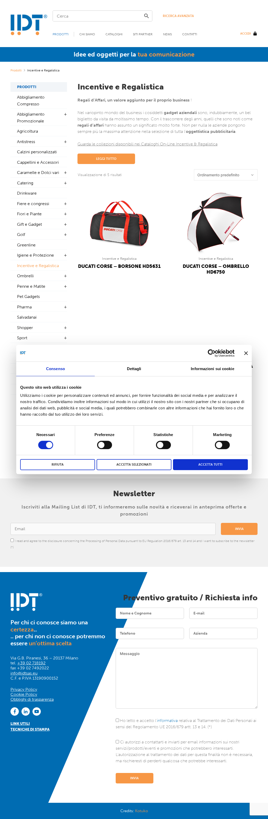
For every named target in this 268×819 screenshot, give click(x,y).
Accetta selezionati (134, 464)
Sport (22, 337)
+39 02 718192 (31, 662)
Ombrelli (25, 275)
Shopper (25, 327)
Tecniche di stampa (29, 729)
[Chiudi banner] (246, 353)
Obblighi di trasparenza (32, 699)
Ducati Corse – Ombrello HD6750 (216, 269)
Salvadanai (27, 317)
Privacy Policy (23, 689)
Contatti (189, 34)
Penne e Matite (31, 286)
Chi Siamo (87, 34)
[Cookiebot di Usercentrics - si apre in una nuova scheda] (211, 353)
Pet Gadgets (28, 296)
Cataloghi (113, 34)
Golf (21, 234)
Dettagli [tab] (134, 368)
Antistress (26, 141)
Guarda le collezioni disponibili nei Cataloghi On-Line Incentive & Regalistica (147, 144)
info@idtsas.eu (23, 673)
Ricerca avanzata (178, 16)
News (167, 34)
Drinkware (27, 193)
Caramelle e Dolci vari (38, 172)
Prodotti (61, 34)
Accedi (245, 33)
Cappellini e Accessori (38, 162)
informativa (167, 720)
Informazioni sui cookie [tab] (212, 368)
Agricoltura (27, 131)
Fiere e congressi (33, 203)
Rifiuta (58, 464)
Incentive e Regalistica (119, 259)
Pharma (24, 306)
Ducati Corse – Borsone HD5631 (119, 266)
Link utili (20, 723)
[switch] (104, 445)
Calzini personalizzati (37, 151)
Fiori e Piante (29, 213)
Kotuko (141, 811)
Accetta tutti (210, 464)
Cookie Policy (23, 694)
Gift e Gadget (29, 224)
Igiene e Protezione (35, 255)
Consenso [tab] (55, 368)
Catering (25, 182)
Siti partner (143, 34)
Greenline (26, 244)
